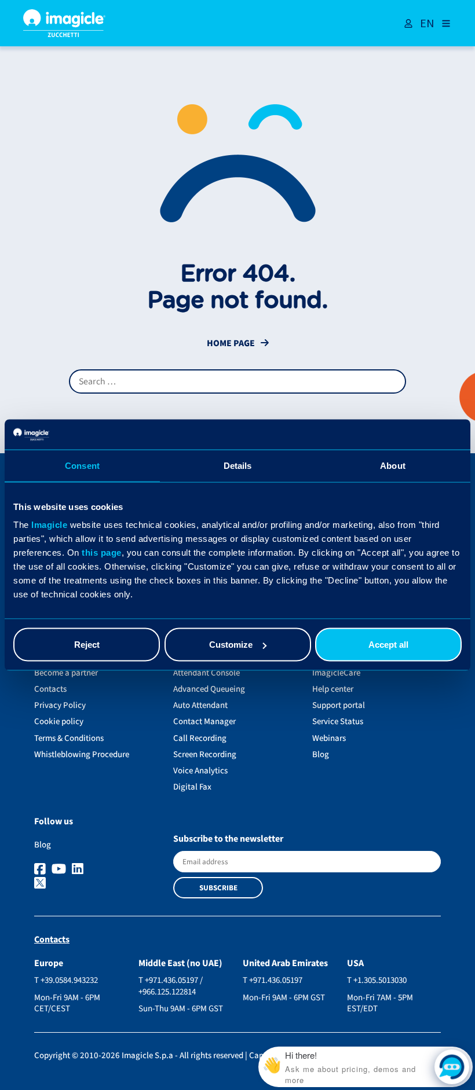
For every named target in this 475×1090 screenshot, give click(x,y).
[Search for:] (237, 381)
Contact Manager (204, 721)
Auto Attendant (200, 705)
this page (102, 552)
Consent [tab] (82, 465)
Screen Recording (204, 754)
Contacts (50, 689)
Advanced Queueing (209, 689)
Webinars (329, 738)
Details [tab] (238, 465)
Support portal (338, 705)
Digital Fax (192, 787)
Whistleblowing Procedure (81, 754)
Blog (320, 754)
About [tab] (392, 465)
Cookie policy (58, 721)
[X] (98, 884)
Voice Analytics (200, 771)
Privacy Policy (60, 705)
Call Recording (199, 738)
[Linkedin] (79, 869)
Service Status (337, 721)
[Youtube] (60, 869)
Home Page (231, 343)
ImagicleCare (336, 673)
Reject (87, 644)
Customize (231, 644)
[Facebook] (41, 869)
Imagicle (49, 525)
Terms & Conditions (69, 738)
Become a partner (66, 673)
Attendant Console (206, 673)
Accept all (388, 644)
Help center (332, 689)
